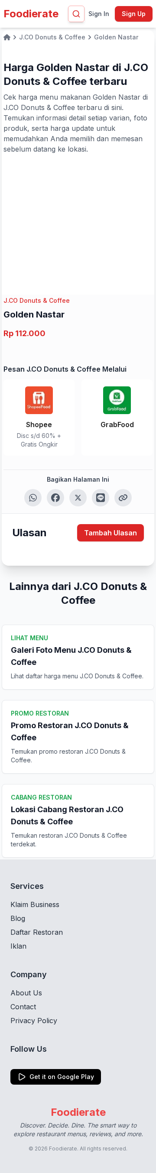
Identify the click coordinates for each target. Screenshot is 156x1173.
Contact (23, 1006)
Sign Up (134, 13)
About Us (26, 992)
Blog (17, 918)
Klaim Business (34, 904)
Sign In (98, 13)
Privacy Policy (33, 1020)
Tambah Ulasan (110, 532)
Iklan (18, 946)
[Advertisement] (78, 219)
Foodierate (30, 13)
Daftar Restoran (36, 932)
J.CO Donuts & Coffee (36, 300)
